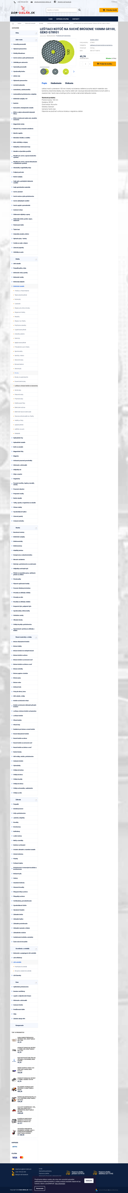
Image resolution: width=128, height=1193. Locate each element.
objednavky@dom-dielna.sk (23, 1169)
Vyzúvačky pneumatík (19, 67)
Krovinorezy (17, 827)
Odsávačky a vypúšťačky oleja (22, 167)
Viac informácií (60, 1183)
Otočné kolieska (18, 854)
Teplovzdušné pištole (21, 295)
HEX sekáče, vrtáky (19, 696)
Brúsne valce (17, 682)
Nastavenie (39, 1188)
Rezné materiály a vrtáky (24, 637)
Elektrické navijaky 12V (20, 98)
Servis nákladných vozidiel (21, 201)
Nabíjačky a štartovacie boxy (21, 147)
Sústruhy (17, 338)
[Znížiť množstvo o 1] (81, 64)
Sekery (15, 878)
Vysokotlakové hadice (20, 512)
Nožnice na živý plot (19, 845)
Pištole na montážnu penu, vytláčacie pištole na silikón (24, 573)
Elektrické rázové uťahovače (23, 412)
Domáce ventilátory (19, 991)
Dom (17, 982)
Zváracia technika (18, 521)
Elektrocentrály (18, 541)
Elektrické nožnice (20, 407)
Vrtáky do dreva (18, 774)
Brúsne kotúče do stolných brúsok (23, 650)
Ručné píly (18, 299)
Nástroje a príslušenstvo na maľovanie (24, 564)
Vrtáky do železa (18, 783)
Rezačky (17, 316)
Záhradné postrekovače (20, 923)
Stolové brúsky (19, 360)
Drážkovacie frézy (20, 403)
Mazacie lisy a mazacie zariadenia (23, 128)
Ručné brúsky (17, 752)
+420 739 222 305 (20, 1172)
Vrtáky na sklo (17, 793)
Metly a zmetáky (18, 840)
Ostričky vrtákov (19, 355)
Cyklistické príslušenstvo (21, 987)
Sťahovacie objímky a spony (21, 214)
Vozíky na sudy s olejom (20, 243)
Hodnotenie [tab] (56, 83)
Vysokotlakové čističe (20, 905)
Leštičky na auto (19, 429)
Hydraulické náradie (19, 442)
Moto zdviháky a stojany (20, 142)
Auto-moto (19, 40)
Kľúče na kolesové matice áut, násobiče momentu (25, 119)
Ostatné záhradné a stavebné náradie (24, 849)
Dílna (17, 33)
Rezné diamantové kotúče (21, 734)
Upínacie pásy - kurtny (20, 238)
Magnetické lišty (18, 451)
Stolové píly (18, 368)
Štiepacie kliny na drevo (20, 892)
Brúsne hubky (17, 646)
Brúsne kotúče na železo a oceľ (22, 664)
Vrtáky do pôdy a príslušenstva (22, 624)
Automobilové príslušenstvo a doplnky (24, 94)
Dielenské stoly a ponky (20, 272)
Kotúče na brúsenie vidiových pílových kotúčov (24, 705)
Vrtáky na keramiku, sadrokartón (23, 788)
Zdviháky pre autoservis (20, 62)
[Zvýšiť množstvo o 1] (89, 64)
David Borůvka (114, 1190)
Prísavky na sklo (18, 597)
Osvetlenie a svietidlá (22, 948)
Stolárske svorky (18, 615)
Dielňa (18, 259)
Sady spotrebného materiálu (21, 187)
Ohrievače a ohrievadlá (20, 465)
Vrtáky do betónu (18, 770)
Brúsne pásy (17, 678)
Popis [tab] (44, 83)
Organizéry (16, 478)
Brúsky (17, 373)
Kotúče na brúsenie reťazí (21, 700)
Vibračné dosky (18, 620)
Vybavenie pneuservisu (20, 80)
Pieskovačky (17, 579)
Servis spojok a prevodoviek (21, 205)
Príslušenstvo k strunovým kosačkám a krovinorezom (25, 868)
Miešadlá (17, 433)
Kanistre (15, 103)
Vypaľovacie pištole (20, 329)
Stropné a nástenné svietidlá (23, 971)
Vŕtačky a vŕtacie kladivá (22, 290)
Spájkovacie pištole (20, 342)
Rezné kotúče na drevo (20, 738)
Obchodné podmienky (45, 1171)
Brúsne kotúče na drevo (20, 655)
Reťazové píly (17, 873)
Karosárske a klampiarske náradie (23, 107)
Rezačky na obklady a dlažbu (21, 602)
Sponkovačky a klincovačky (21, 611)
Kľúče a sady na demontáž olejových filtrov (24, 113)
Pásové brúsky (19, 394)
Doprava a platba (44, 1173)
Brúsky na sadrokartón (21, 377)
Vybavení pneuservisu (20, 49)
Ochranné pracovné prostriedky (22, 460)
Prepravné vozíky (18, 493)
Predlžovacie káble (19, 1009)
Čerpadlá (16, 804)
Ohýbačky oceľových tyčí (20, 568)
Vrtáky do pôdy (17, 779)
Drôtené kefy (17, 687)
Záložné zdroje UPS (19, 1018)
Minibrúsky (18, 390)
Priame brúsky (19, 398)
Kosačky (15, 822)
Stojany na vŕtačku (20, 321)
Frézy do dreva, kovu (19, 691)
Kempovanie (19, 1025)
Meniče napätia (17, 133)
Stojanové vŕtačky (20, 312)
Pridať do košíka (106, 64)
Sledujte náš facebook (21, 1174)
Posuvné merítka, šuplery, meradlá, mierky (23, 483)
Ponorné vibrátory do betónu (21, 588)
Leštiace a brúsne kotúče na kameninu (26, 386)
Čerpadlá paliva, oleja (19, 268)
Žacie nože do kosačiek (20, 941)
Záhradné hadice (18, 919)
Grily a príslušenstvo (19, 813)
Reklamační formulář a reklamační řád (50, 1176)
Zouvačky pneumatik (19, 44)
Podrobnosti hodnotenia (63, 36)
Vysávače (17, 303)
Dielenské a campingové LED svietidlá (24, 953)
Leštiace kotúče (18, 715)
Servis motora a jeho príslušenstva (23, 196)
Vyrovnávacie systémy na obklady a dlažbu (23, 629)
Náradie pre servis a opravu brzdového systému (24, 156)
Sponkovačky (19, 351)
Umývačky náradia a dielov (21, 234)
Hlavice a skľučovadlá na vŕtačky (24, 416)
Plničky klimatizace (19, 53)
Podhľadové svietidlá (21, 966)
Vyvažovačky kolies (19, 71)
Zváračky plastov (20, 334)
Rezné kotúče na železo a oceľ (22, 747)
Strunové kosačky (18, 887)
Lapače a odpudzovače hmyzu (22, 996)
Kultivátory (16, 831)
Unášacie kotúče (18, 761)
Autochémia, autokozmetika (21, 89)
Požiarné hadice (18, 863)
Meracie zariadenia (19, 559)
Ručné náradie (17, 498)
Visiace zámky (17, 507)
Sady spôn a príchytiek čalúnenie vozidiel (23, 182)
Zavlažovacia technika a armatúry (23, 937)
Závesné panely (18, 516)
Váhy (14, 1014)
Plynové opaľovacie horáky (21, 583)
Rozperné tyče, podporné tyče (22, 606)
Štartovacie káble (18, 225)
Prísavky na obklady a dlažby (21, 592)
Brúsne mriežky (18, 669)
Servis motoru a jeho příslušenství (23, 58)
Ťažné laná (16, 229)
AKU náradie (17, 263)
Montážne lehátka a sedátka (21, 137)
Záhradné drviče (18, 914)
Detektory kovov (18, 808)
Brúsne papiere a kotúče (20, 673)
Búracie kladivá (19, 364)
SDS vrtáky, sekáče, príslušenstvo (23, 756)
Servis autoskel (18, 192)
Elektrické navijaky (19, 537)
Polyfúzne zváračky (20, 325)
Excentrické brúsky (20, 381)
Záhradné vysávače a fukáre (21, 928)
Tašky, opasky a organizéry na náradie (24, 502)
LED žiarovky (17, 975)
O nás (40, 1168)
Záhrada (18, 799)
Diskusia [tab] (69, 83)
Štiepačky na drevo (19, 896)
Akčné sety (16, 76)
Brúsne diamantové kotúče (21, 641)
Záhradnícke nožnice (19, 932)
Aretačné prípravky (19, 85)
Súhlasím (89, 1181)
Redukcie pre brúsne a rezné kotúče (24, 729)
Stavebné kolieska (18, 882)
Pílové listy (16, 724)
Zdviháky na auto (18, 252)
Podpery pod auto (18, 172)
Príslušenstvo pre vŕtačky (22, 347)
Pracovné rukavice (18, 489)
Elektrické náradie (18, 286)
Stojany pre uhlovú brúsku (22, 308)
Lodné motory (17, 836)
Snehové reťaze (18, 210)
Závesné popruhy (18, 247)
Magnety (16, 456)
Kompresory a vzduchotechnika (22, 555)
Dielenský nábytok (18, 281)
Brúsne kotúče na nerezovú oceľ (23, 660)
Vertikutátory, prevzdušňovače (22, 901)
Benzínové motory (18, 532)
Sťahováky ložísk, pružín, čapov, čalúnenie (22, 219)
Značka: (94, 39)
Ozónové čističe (18, 1005)
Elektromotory (17, 546)
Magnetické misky (18, 124)
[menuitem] (50, 19)
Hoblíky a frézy (19, 420)
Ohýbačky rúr (17, 469)
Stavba (18, 528)
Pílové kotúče (17, 720)
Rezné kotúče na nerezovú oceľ (22, 743)
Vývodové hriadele (18, 910)
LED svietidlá (17, 962)
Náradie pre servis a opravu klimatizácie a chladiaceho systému (25, 162)
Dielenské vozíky (18, 277)
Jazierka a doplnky (19, 818)
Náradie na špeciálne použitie (22, 151)
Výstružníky (16, 765)
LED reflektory (17, 957)
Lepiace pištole (19, 424)
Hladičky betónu (18, 550)
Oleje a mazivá (17, 474)
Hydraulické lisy (18, 438)
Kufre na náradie (18, 447)
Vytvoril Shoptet (103, 1190)
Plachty (15, 858)
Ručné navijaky (17, 176)
